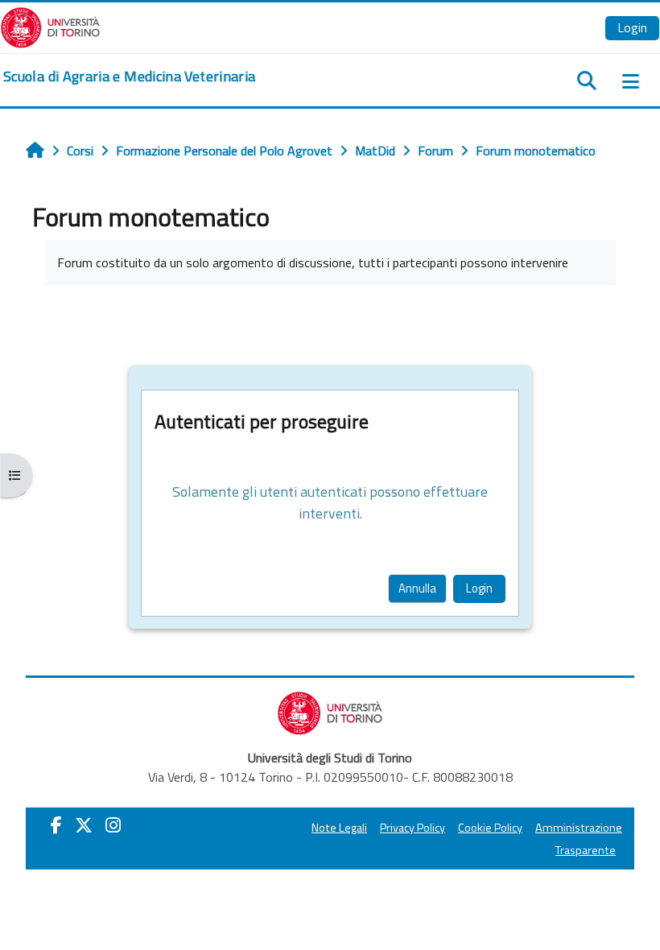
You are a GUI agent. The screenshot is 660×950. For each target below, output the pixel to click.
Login (632, 27)
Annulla (417, 588)
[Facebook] (56, 825)
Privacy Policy (412, 827)
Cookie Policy (490, 827)
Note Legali (339, 827)
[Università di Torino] (50, 25)
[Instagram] (113, 825)
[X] (83, 825)
